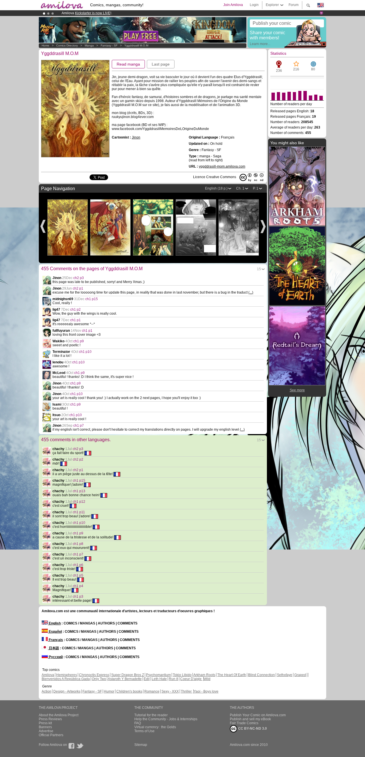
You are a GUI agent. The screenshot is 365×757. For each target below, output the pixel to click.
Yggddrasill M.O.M (136, 45)
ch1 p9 (78, 341)
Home (45, 45)
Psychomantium (158, 675)
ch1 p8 (78, 544)
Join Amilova (233, 5)
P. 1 (255, 188)
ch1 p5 (78, 575)
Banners (45, 727)
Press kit (45, 723)
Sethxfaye (284, 675)
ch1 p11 (79, 512)
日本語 (53, 648)
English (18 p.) (216, 188)
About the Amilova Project (58, 715)
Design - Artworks (66, 691)
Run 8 (173, 679)
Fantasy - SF (109, 45)
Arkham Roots (204, 675)
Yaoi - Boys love (206, 691)
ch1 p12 (79, 502)
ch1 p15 (91, 299)
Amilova (48, 675)
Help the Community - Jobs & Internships (165, 719)
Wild (207, 679)
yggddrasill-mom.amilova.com (222, 166)
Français (55, 640)
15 (259, 269)
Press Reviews (50, 719)
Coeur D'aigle (191, 679)
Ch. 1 (240, 188)
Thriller (186, 691)
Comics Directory (67, 45)
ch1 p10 (85, 352)
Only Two (99, 679)
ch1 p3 (78, 597)
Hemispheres (66, 675)
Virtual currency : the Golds (155, 727)
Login (254, 5)
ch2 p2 (78, 459)
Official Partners (51, 735)
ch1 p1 (75, 320)
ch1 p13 (79, 491)
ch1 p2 (75, 310)
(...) (250, 292)
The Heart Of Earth (231, 675)
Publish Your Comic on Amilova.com (258, 715)
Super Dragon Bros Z (127, 675)
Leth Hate (159, 679)
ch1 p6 (78, 565)
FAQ (137, 723)
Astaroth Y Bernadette (125, 679)
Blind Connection (261, 675)
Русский (55, 657)
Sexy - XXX (170, 691)
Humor (109, 691)
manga (89, 45)
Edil (147, 679)
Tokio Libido (182, 675)
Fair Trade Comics (244, 723)
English (54, 623)
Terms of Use (144, 731)
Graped (300, 675)
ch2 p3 (78, 278)
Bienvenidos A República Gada (66, 679)
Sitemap (140, 745)
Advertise (46, 731)
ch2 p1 (78, 288)
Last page (161, 64)
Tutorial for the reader (151, 715)
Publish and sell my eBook (250, 719)
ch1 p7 (78, 426)
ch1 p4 (78, 586)
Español (55, 632)
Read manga (128, 64)
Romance (151, 691)
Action (46, 691)
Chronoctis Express (94, 675)
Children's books (129, 691)
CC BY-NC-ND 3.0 (252, 728)
